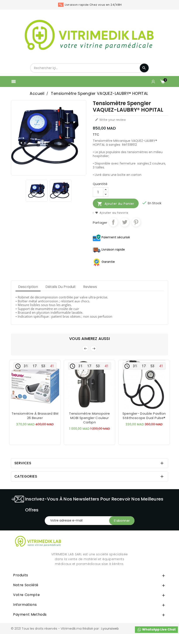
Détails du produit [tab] (60, 286)
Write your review (110, 120)
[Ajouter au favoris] (35, 405)
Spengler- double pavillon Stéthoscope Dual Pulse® (144, 415)
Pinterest (136, 222)
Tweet (124, 222)
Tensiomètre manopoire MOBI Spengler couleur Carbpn (89, 417)
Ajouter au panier (115, 203)
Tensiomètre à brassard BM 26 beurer (35, 415)
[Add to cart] (26, 405)
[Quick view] (44, 405)
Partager (113, 222)
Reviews (90, 286)
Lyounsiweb (110, 628)
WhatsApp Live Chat (158, 629)
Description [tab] (28, 286)
